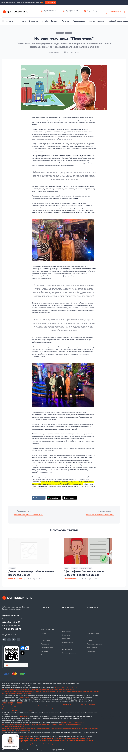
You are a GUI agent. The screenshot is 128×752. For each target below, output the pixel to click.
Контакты (65, 646)
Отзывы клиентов (68, 642)
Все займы (44, 651)
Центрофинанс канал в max (18, 639)
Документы (33, 21)
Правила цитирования (94, 644)
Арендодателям (92, 647)
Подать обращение (93, 11)
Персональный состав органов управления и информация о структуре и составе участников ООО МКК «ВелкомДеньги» (41, 724)
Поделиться (40, 498)
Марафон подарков (83, 434)
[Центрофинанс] (17, 598)
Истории (68, 33)
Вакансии (54, 21)
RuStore (22, 648)
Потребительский (47, 647)
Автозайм (66, 21)
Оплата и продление (96, 21)
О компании (66, 635)
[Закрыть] (17, 736)
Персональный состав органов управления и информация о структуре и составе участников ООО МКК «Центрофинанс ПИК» (43, 705)
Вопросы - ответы (93, 633)
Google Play (54, 498)
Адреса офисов (79, 21)
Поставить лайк (66, 52)
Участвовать (51, 2)
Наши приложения (16, 665)
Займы (23, 21)
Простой (44, 637)
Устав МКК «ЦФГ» (8, 691)
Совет (66, 568)
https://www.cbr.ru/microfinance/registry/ (41, 744)
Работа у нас (66, 631)
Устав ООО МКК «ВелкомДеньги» (13, 726)
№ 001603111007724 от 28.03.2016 (72, 722)
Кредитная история (85, 568)
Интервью (59, 33)
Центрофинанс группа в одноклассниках (9, 639)
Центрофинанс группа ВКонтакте (4, 639)
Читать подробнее (15, 579)
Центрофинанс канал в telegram (14, 639)
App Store (69, 498)
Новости (90, 637)
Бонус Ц (45, 21)
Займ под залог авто (47, 629)
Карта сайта (91, 651)
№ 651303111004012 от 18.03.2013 (65, 687)
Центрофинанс (15, 12)
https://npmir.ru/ (24, 697)
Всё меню (9, 21)
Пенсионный (45, 644)
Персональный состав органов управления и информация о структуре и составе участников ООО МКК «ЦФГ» (38, 689)
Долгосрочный (45, 640)
